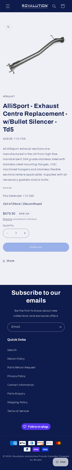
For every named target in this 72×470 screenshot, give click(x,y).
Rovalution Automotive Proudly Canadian (36, 456)
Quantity (8, 225)
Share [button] (10, 260)
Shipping (7, 219)
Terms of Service (18, 411)
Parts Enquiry (16, 393)
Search (12, 350)
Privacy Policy (16, 376)
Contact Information (20, 385)
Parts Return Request (21, 367)
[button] (8, 6)
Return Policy (16, 358)
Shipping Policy (17, 402)
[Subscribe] (60, 327)
